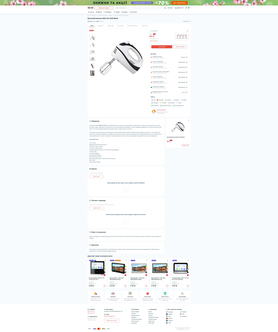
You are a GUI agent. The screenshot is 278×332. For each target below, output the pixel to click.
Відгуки (100, 12)
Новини (118, 12)
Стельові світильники (136, 319)
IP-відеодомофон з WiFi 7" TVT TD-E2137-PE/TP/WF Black (180, 278)
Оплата (150, 311)
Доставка (150, 313)
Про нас (92, 12)
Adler (94, 21)
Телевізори (133, 317)
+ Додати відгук (96, 176)
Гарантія (150, 315)
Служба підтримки (161, 110)
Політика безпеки (152, 319)
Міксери (110, 15)
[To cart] (104, 286)
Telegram (184, 311)
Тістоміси (133, 313)
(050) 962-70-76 (91, 313)
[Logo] (90, 8)
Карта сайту (151, 323)
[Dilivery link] (186, 57)
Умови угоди (151, 321)
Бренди (125, 12)
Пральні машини (135, 311)
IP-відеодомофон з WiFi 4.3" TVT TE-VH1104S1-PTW (97, 278)
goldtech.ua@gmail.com (109, 316)
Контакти (134, 12)
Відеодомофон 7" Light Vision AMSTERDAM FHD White (137, 278)
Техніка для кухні (93, 15)
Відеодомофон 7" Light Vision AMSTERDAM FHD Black (117, 278)
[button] (92, 34)
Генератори (134, 323)
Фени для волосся (135, 315)
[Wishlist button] (187, 31)
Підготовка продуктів (102, 15)
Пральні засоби (135, 321)
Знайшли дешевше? (154, 40)
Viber (183, 314)
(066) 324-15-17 (91, 311)
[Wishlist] (105, 260)
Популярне (108, 12)
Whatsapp (184, 316)
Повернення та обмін (153, 317)
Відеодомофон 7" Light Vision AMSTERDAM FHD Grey (158, 278)
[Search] (165, 8)
